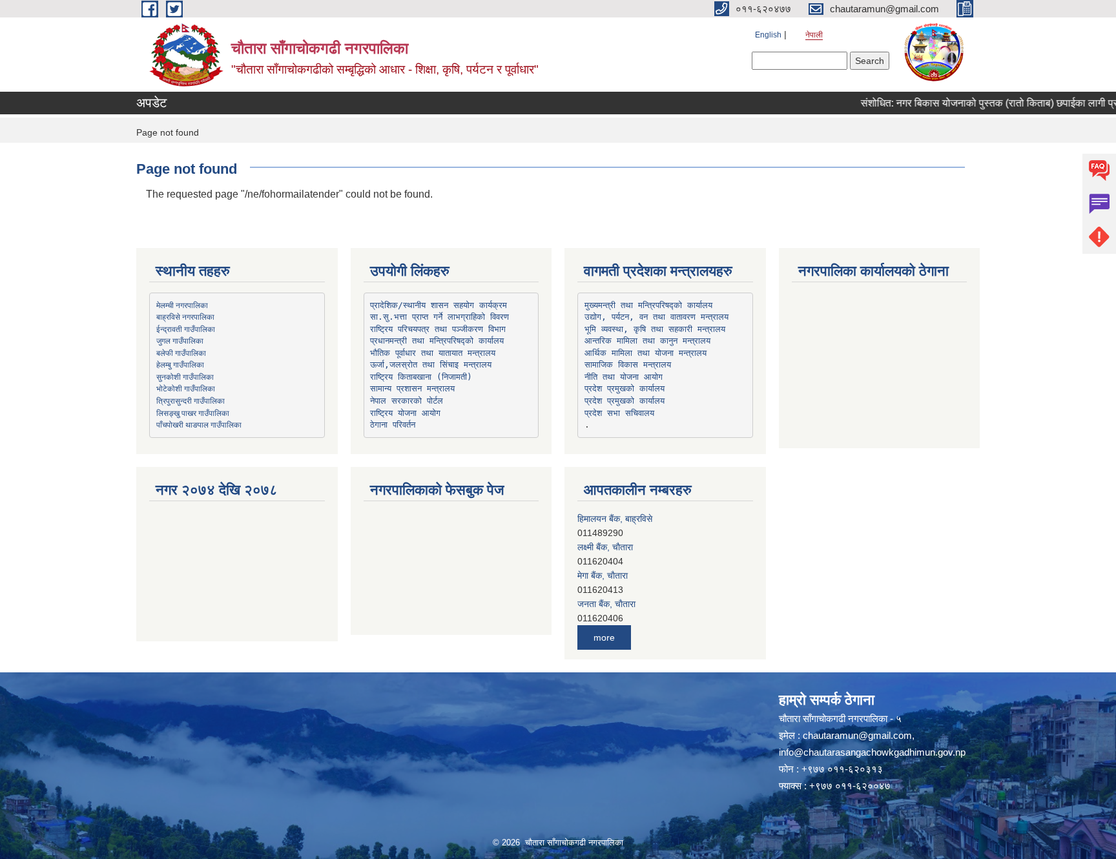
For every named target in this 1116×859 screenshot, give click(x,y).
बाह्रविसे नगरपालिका (185, 316)
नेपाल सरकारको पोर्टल (406, 401)
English (768, 34)
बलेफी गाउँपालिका (181, 352)
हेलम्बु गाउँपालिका (180, 364)
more (604, 637)
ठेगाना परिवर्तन (392, 425)
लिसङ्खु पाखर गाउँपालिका (192, 413)
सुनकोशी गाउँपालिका (185, 376)
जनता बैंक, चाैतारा (606, 575)
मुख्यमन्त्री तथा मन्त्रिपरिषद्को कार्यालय (648, 305)
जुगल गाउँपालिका (179, 340)
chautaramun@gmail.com (857, 735)
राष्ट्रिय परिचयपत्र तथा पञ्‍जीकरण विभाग (438, 329)
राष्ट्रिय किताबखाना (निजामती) (421, 377)
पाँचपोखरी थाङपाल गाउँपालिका (199, 424)
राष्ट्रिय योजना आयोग (405, 413)
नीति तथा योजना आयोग (623, 377)
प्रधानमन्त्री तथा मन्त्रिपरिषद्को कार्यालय (437, 341)
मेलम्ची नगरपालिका (182, 305)
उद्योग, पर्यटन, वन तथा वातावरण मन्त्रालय (656, 317)
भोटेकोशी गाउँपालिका (185, 388)
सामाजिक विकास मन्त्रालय (627, 364)
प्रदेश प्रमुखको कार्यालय (624, 388)
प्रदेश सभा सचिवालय (619, 413)
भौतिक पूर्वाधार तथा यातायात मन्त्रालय (432, 353)
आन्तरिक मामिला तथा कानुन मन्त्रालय (647, 341)
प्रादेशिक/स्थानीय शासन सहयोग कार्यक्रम (438, 305)
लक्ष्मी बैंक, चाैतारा (605, 518)
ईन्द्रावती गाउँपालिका (185, 329)
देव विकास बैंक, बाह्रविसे (616, 604)
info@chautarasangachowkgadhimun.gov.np (872, 752)
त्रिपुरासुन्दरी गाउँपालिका (190, 400)
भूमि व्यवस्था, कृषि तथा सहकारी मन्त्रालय (654, 329)
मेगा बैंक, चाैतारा (602, 547)
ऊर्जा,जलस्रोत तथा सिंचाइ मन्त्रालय (430, 364)
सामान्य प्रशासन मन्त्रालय (412, 388)
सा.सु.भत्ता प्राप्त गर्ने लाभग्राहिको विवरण (439, 317)
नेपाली (814, 34)
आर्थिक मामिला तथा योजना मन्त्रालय (645, 353)
